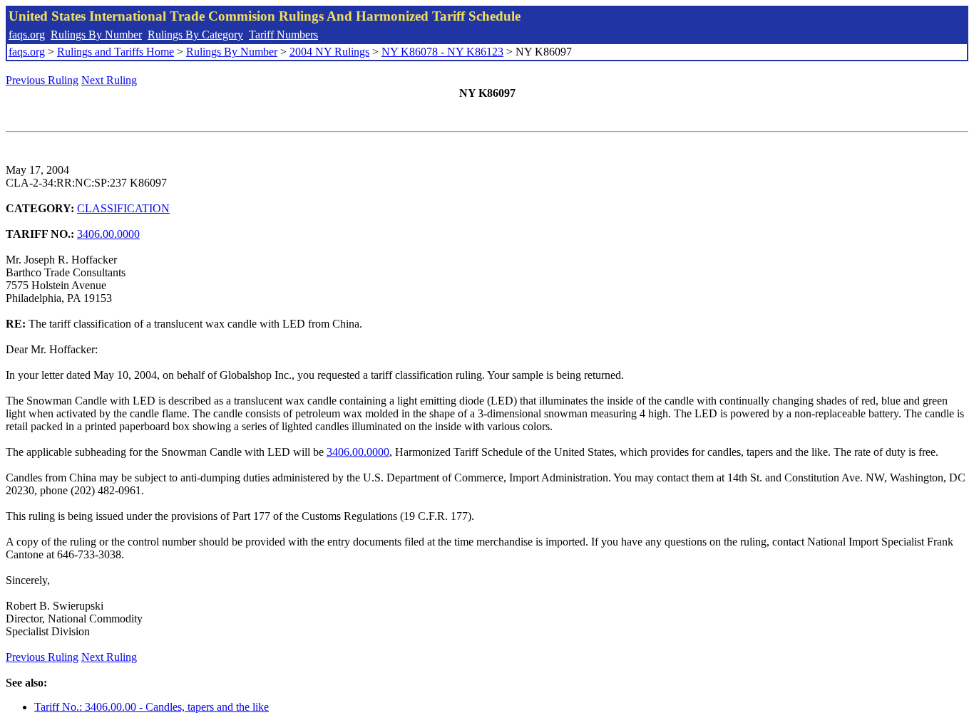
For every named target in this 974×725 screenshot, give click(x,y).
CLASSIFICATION (123, 208)
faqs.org (27, 34)
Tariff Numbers (283, 34)
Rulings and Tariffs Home (115, 52)
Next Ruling (109, 80)
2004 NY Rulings (329, 52)
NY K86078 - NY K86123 (442, 52)
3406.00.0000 (108, 234)
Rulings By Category (195, 34)
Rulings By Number (96, 34)
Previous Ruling (42, 80)
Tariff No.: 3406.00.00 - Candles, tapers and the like (151, 707)
